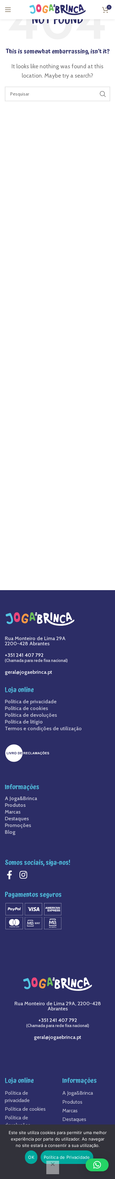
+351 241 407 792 (24, 655)
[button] (97, 1164)
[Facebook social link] (11, 875)
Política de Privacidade (67, 1157)
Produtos (15, 805)
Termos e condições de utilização (43, 728)
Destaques (17, 818)
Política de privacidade (31, 701)
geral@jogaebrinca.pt (28, 672)
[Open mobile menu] (8, 9)
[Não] (52, 1167)
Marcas (12, 812)
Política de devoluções (31, 715)
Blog (10, 832)
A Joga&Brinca (21, 798)
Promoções (18, 825)
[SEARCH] (103, 94)
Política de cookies (26, 708)
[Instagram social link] (25, 875)
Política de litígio (24, 721)
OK (31, 1157)
